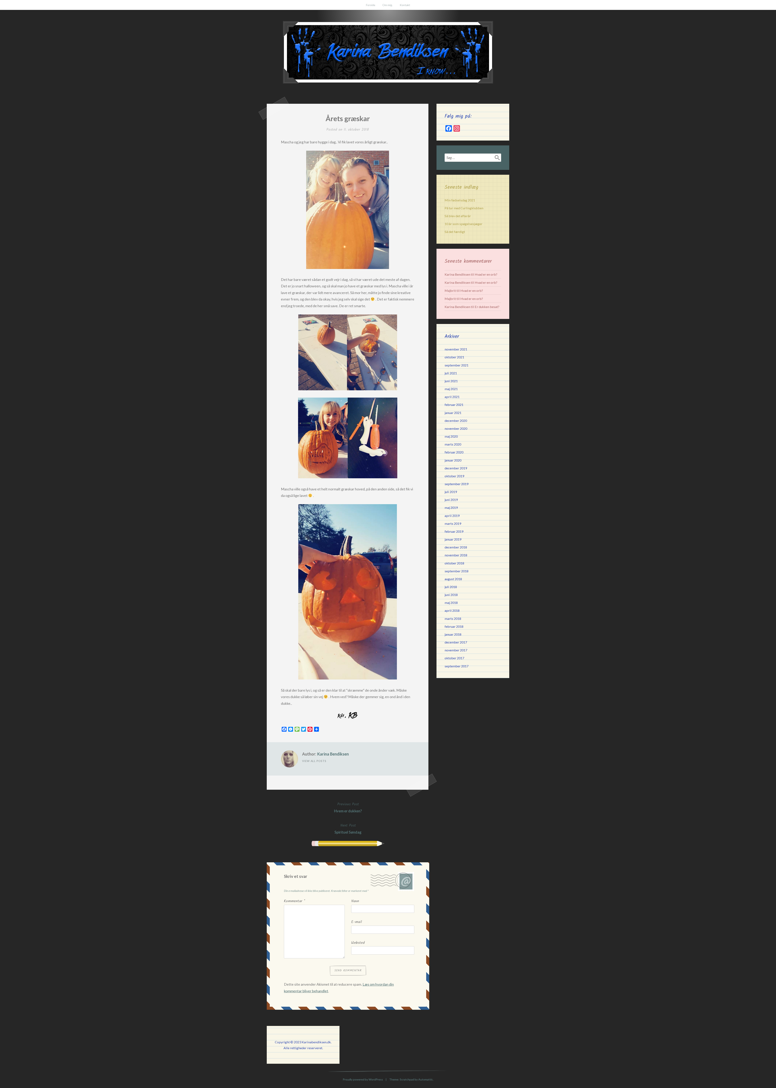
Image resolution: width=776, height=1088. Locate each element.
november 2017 (456, 650)
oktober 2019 (454, 476)
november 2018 (456, 555)
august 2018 (453, 579)
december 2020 (456, 420)
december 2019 (456, 468)
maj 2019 (451, 507)
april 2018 (452, 610)
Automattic (425, 1079)
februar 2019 (454, 531)
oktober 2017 (454, 658)
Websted (358, 943)
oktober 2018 (454, 563)
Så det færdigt (455, 232)
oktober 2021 (454, 357)
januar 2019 (453, 539)
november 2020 (456, 428)
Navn (355, 901)
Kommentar (294, 901)
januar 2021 (453, 413)
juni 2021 (451, 381)
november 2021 (456, 349)
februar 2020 (454, 452)
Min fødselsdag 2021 (460, 200)
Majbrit (450, 290)
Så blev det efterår (458, 216)
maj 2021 (451, 389)
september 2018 (456, 571)
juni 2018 (451, 595)
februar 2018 (454, 626)
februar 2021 (454, 404)
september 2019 (456, 484)
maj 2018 (451, 602)
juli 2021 (451, 373)
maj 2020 (451, 436)
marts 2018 (453, 618)
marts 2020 (453, 444)
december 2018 (456, 547)
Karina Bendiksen (333, 753)
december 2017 (456, 642)
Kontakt (405, 5)
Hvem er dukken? (348, 807)
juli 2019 (451, 492)
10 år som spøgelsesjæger (463, 224)
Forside (370, 5)
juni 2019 (451, 500)
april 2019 (452, 516)
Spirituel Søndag (348, 828)
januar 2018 (453, 634)
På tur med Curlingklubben (464, 208)
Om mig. (387, 5)
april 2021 (452, 397)
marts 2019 (453, 523)
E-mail (356, 922)
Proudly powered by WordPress (363, 1079)
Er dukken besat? (487, 307)
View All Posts (314, 761)
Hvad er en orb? (486, 274)
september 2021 (456, 365)
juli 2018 (451, 587)
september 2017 (456, 666)
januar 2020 (453, 460)
